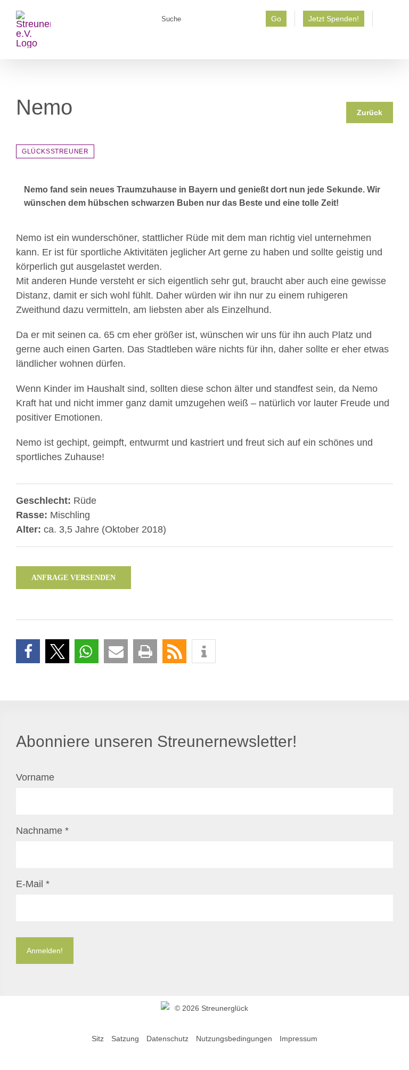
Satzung (125, 1038)
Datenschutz (167, 1038)
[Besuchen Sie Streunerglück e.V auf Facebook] (387, 22)
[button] (28, 651)
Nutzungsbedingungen (234, 1038)
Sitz (98, 1038)
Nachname (42, 830)
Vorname (35, 777)
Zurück (369, 112)
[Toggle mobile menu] (389, 43)
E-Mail (33, 884)
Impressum (298, 1038)
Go (276, 18)
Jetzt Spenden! (333, 18)
